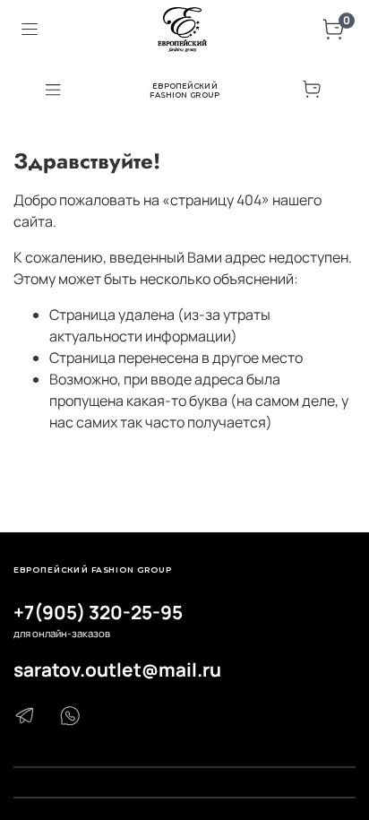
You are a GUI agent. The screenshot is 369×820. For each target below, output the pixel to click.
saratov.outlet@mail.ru (117, 669)
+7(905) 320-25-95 (98, 612)
